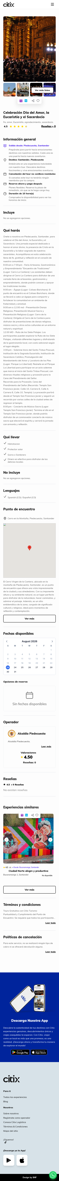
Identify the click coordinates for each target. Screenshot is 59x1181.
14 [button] (44, 658)
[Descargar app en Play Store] (8, 1160)
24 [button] (15, 667)
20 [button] (37, 663)
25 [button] (22, 667)
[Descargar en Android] (20, 1052)
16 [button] (8, 663)
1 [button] (51, 650)
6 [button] (36, 654)
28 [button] (44, 667)
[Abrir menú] (52, 4)
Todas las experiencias (15, 1097)
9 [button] (8, 658)
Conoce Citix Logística (14, 1122)
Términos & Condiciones (15, 1126)
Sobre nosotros (11, 1113)
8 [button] (51, 654)
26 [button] (29, 667)
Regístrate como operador (16, 1117)
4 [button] (22, 654)
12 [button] (29, 658)
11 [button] (22, 658)
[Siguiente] (50, 840)
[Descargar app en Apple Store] (21, 1160)
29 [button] (51, 667)
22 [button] (51, 663)
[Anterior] (6, 840)
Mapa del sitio (10, 1131)
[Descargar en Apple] (39, 1052)
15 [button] (51, 658)
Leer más (46, 746)
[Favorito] (38, 100)
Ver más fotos (42, 90)
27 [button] (37, 667)
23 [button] (8, 667)
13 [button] (37, 658)
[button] (29, 548)
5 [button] (29, 654)
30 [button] (8, 672)
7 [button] (43, 654)
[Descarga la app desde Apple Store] (39, 1054)
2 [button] (8, 654)
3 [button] (15, 654)
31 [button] (15, 672)
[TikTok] (5, 1142)
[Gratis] (26, 100)
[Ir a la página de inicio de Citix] (8, 4)
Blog (5, 1101)
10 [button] (15, 658)
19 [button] (29, 663)
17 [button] (15, 663)
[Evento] (21, 100)
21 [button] (44, 663)
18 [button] (22, 663)
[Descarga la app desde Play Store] (21, 1054)
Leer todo (50, 922)
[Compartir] (33, 100)
